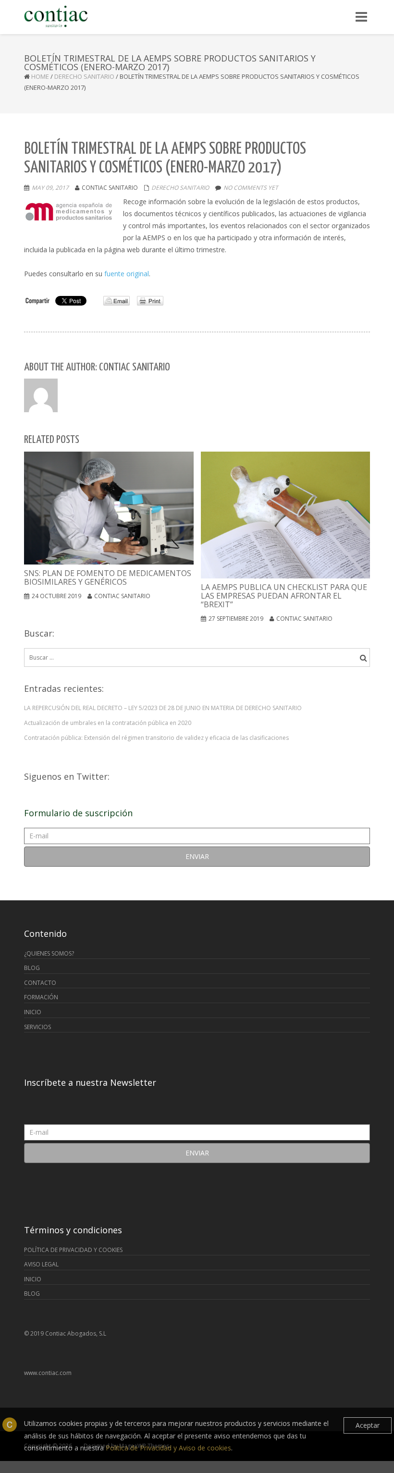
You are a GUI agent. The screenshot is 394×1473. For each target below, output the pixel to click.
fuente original (126, 273)
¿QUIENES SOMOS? (49, 953)
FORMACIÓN (41, 997)
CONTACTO (40, 983)
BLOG (32, 968)
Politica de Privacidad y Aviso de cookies (168, 1447)
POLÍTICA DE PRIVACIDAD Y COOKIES (73, 1250)
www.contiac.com (48, 1373)
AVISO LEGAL (41, 1264)
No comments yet (250, 188)
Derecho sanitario (84, 76)
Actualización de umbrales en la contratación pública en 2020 (107, 723)
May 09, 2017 (50, 188)
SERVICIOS (37, 1027)
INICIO (32, 1012)
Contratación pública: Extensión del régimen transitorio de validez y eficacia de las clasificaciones (156, 738)
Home (40, 76)
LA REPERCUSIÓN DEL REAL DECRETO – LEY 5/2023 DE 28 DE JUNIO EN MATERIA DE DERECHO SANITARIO (163, 708)
